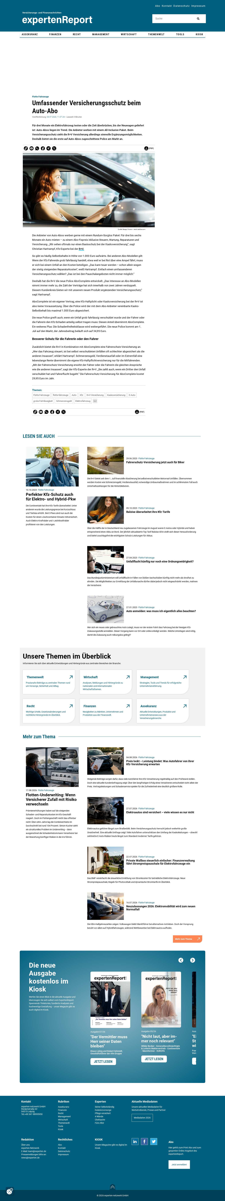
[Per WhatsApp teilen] (37, 148)
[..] (95, 401)
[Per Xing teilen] (48, 148)
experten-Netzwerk (30, 1148)
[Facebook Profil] (144, 1141)
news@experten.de (30, 1157)
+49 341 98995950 (33, 1114)
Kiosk (97, 1148)
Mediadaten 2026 (142, 1117)
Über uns (25, 1145)
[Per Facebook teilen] (43, 148)
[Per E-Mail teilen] (26, 148)
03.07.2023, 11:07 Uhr (56, 117)
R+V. (81, 248)
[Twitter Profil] (153, 1141)
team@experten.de (37, 1151)
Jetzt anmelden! (179, 1164)
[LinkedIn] (135, 1141)
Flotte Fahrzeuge (40, 96)
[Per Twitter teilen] (54, 148)
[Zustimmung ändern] (9, 1191)
